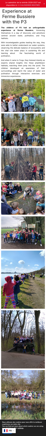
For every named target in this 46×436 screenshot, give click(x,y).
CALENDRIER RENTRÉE (30, 5)
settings (20, 428)
